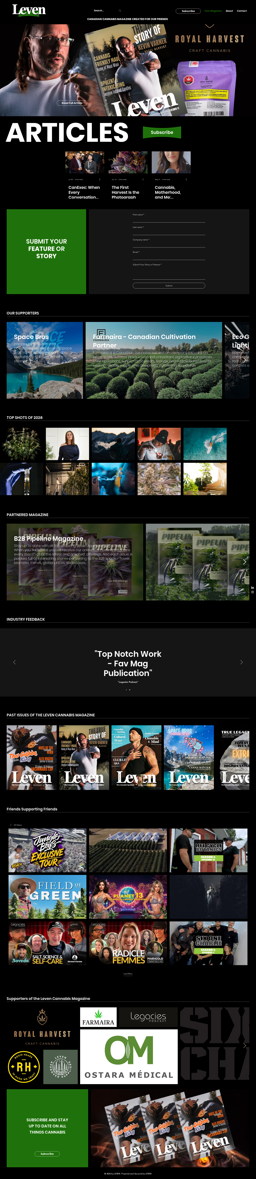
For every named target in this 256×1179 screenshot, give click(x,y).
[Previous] (14, 70)
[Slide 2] (129, 744)
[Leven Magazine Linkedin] (252, 587)
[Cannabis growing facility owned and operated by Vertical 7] (214, 162)
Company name (141, 294)
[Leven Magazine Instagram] (252, 592)
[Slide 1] (126, 744)
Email (136, 306)
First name (138, 269)
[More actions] (57, 179)
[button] (188, 11)
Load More (128, 1028)
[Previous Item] (11, 1100)
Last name (138, 281)
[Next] (241, 70)
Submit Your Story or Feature (147, 319)
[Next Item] (244, 414)
